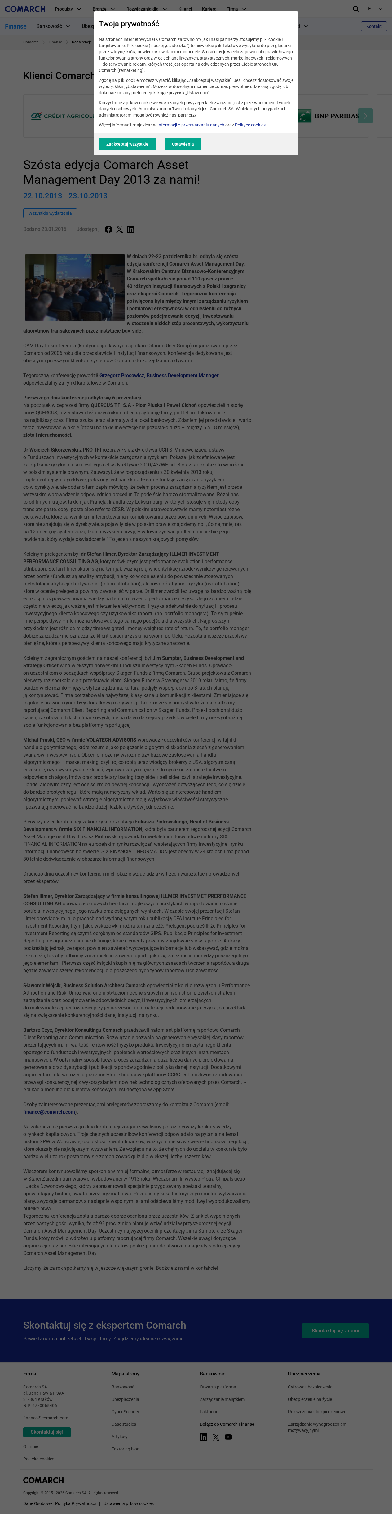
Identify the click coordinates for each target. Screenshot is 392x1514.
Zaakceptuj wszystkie (127, 144)
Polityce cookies (250, 124)
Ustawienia (183, 144)
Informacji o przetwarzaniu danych (190, 124)
